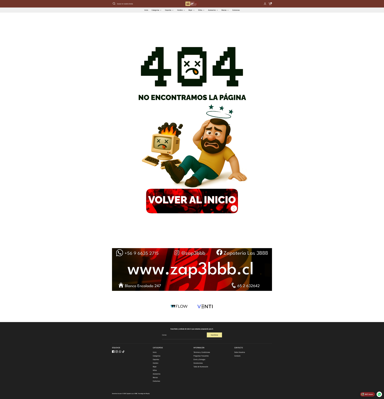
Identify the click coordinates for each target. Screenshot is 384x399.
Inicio (146, 10)
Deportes (168, 10)
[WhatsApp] (120, 351)
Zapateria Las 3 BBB (131, 393)
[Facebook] (113, 351)
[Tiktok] (123, 351)
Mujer (190, 10)
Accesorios (212, 10)
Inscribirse (214, 335)
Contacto (237, 356)
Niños (200, 10)
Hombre (180, 10)
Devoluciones (198, 363)
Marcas (224, 10)
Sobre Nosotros (239, 352)
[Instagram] (116, 351)
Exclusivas (236, 10)
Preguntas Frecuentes (201, 356)
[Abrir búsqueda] (114, 4)
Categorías (156, 10)
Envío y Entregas (199, 359)
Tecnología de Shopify (144, 393)
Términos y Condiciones (202, 352)
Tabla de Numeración (201, 366)
